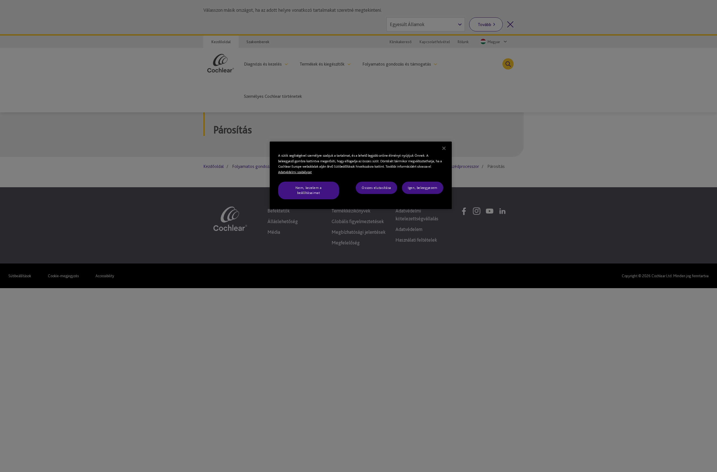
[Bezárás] (444, 148)
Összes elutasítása (376, 188)
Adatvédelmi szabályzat (295, 172)
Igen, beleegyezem (422, 188)
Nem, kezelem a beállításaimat (308, 190)
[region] (361, 175)
